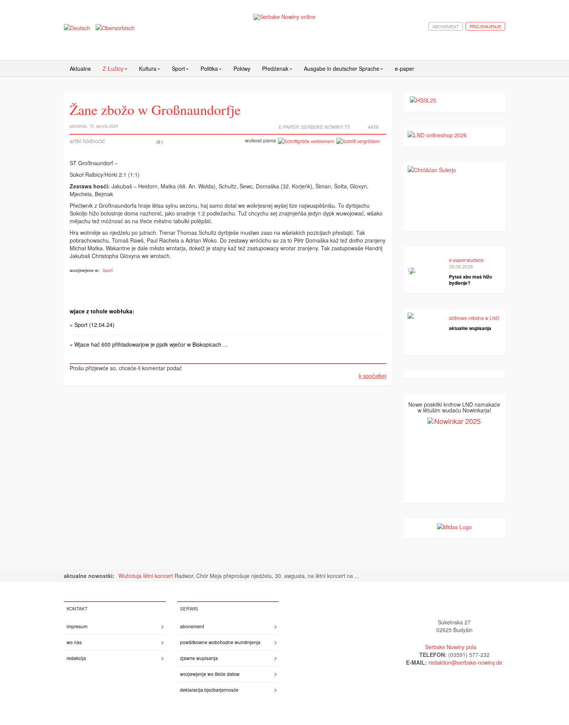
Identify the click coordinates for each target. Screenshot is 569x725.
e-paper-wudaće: (467, 259)
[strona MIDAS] (454, 526)
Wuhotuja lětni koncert (146, 576)
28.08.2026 (461, 266)
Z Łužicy (113, 68)
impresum (77, 626)
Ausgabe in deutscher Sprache (341, 68)
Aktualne (80, 68)
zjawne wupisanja (199, 658)
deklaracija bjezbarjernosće (209, 689)
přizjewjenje (485, 26)
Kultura (147, 68)
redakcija (76, 658)
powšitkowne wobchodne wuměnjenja (220, 642)
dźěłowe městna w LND (474, 318)
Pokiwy (241, 68)
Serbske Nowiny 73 (325, 126)
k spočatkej (372, 376)
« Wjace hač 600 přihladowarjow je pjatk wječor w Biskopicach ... (149, 344)
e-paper (404, 68)
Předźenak (275, 68)
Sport (178, 68)
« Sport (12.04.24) (92, 324)
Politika (209, 68)
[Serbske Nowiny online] (284, 17)
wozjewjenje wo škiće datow (210, 673)
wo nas (74, 642)
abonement (445, 26)
